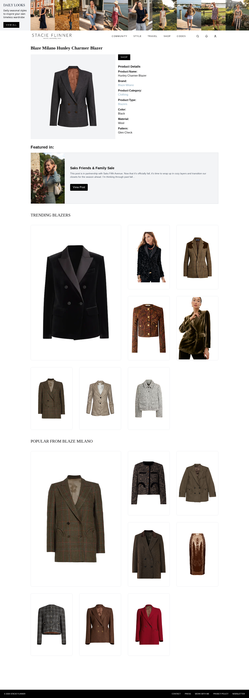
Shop (167, 36)
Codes (181, 36)
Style (137, 36)
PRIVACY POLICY (220, 694)
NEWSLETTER (238, 694)
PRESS (188, 694)
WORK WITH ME (202, 694)
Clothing (123, 94)
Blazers (122, 104)
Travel (153, 36)
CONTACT (176, 694)
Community (119, 36)
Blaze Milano (126, 85)
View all (11, 25)
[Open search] (198, 36)
